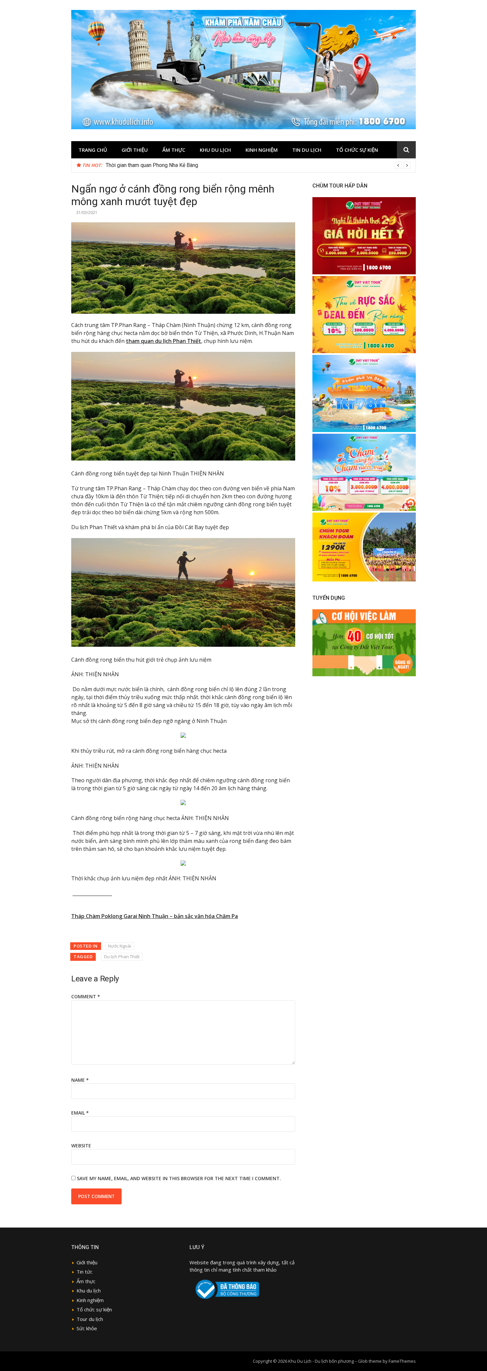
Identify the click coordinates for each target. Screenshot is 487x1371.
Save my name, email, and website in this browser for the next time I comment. (179, 1178)
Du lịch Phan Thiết (121, 957)
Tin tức (84, 1271)
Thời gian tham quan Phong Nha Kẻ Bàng (152, 165)
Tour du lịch (90, 1319)
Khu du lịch (215, 149)
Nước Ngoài (119, 946)
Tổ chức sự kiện (357, 149)
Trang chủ (93, 149)
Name (80, 1080)
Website (81, 1145)
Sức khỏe (87, 1328)
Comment (85, 996)
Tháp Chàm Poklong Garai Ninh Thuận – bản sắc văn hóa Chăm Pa (154, 916)
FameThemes (402, 1361)
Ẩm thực (86, 1281)
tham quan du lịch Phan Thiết (163, 341)
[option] (258, 165)
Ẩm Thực (173, 149)
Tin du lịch (306, 149)
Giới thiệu (135, 149)
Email (80, 1113)
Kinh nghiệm (261, 149)
